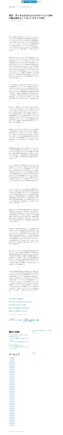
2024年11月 (12, 384)
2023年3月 (12, 418)
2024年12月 (12, 383)
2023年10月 (12, 406)
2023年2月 (12, 420)
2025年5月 (12, 374)
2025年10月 (12, 366)
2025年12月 (12, 362)
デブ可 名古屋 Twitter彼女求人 (16, 298)
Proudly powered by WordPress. (18, 431)
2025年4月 (12, 376)
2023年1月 (12, 422)
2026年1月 (12, 361)
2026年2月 (12, 359)
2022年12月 (12, 423)
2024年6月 (12, 393)
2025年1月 (12, 381)
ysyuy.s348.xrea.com (13, 20)
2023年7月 (12, 411)
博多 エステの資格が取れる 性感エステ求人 (19, 307)
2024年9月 (12, 388)
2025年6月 (12, 372)
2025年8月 (12, 369)
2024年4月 (12, 396)
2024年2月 (12, 400)
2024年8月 (12, 389)
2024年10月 (12, 386)
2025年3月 (12, 377)
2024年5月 (12, 394)
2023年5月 (12, 415)
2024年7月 (12, 391)
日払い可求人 (12, 7)
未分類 (26, 314)
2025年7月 (12, 371)
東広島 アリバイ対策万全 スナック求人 (18, 310)
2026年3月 (12, 357)
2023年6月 (12, 413)
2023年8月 (12, 410)
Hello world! (35, 330)
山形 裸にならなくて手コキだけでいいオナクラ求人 (20, 301)
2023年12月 (12, 403)
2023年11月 (12, 405)
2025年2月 (12, 379)
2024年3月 (12, 398)
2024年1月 (12, 401)
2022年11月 (12, 425)
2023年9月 (12, 408)
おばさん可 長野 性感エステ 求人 (16, 345)
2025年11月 (12, 364)
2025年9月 (12, 367)
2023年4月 (12, 416)
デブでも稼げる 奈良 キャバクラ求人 (17, 304)
